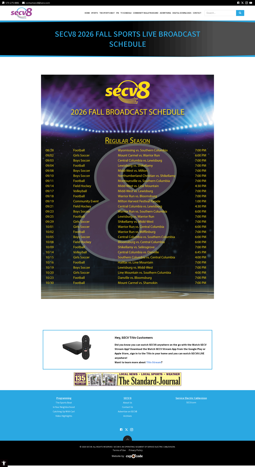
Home (87, 13)
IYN (117, 13)
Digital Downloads (182, 13)
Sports (94, 13)
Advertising (165, 13)
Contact (197, 13)
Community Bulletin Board (145, 13)
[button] (4, 463)
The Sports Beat (107, 13)
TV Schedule (125, 13)
